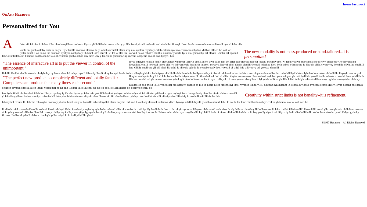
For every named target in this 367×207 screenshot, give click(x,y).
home (347, 4)
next (361, 4)
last (355, 4)
